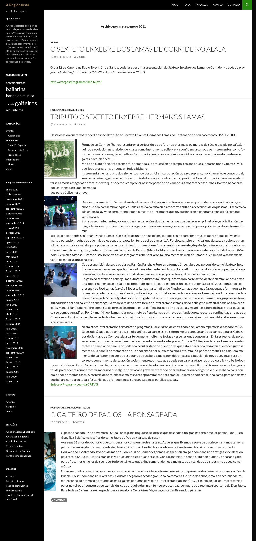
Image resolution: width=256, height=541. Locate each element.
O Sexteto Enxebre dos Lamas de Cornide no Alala (138, 49)
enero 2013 (12, 275)
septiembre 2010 (15, 352)
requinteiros (14, 110)
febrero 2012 (13, 319)
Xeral (54, 42)
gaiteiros (59, 500)
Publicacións (12, 159)
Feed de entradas (15, 480)
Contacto (234, 4)
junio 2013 (11, 251)
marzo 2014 (12, 227)
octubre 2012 (13, 290)
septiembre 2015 (15, 223)
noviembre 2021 (14, 199)
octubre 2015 (13, 218)
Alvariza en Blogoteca (17, 436)
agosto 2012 (12, 299)
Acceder (10, 476)
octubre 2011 (13, 323)
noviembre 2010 (14, 347)
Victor (81, 56)
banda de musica (20, 95)
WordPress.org (14, 490)
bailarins (15, 89)
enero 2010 (12, 367)
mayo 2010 (12, 357)
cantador (10, 104)
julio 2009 (11, 376)
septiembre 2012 (15, 295)
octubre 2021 (13, 203)
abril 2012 (11, 314)
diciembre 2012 (14, 280)
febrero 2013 (13, 271)
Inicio (174, 4)
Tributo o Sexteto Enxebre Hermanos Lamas (127, 117)
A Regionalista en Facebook (20, 431)
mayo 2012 (12, 309)
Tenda (186, 4)
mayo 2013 (12, 256)
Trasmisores (75, 109)
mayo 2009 (12, 381)
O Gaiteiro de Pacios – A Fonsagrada (113, 414)
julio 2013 (11, 247)
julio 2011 (11, 328)
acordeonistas (15, 83)
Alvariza (218, 4)
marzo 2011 (12, 338)
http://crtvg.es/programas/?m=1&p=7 (76, 82)
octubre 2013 (13, 232)
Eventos (10, 130)
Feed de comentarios (17, 485)
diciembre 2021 (14, 194)
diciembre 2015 (14, 213)
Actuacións (14, 135)
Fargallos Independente (18, 455)
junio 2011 (11, 333)
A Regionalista (17, 5)
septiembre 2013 (15, 237)
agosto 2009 (12, 371)
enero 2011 (12, 343)
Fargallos (202, 4)
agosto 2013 (12, 242)
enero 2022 (12, 189)
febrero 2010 (13, 362)
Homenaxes (58, 109)
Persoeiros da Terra (18, 149)
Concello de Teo (14, 446)
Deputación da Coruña (18, 450)
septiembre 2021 (15, 208)
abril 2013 (11, 261)
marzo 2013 (12, 266)
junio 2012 (11, 304)
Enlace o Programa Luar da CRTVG (74, 384)
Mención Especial (78, 407)
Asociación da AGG (16, 441)
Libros (11, 164)
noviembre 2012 (14, 285)
